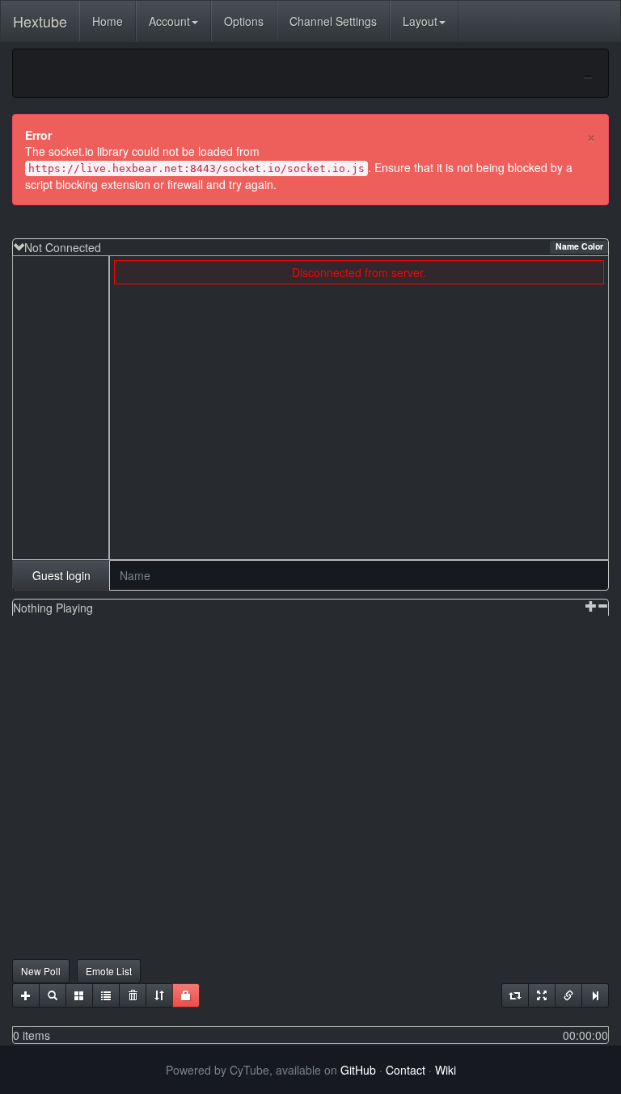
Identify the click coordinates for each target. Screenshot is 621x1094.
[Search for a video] (52, 995)
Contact (405, 1070)
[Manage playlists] (106, 995)
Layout (420, 21)
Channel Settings (333, 21)
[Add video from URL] (26, 995)
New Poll (41, 971)
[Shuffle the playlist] (159, 995)
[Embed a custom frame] (79, 995)
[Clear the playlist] (132, 995)
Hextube (40, 21)
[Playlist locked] (186, 995)
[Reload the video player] (515, 995)
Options (244, 21)
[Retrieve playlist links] (568, 995)
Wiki (445, 1070)
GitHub (358, 1070)
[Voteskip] (595, 995)
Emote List (109, 971)
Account (169, 21)
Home (107, 21)
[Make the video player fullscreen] (542, 995)
